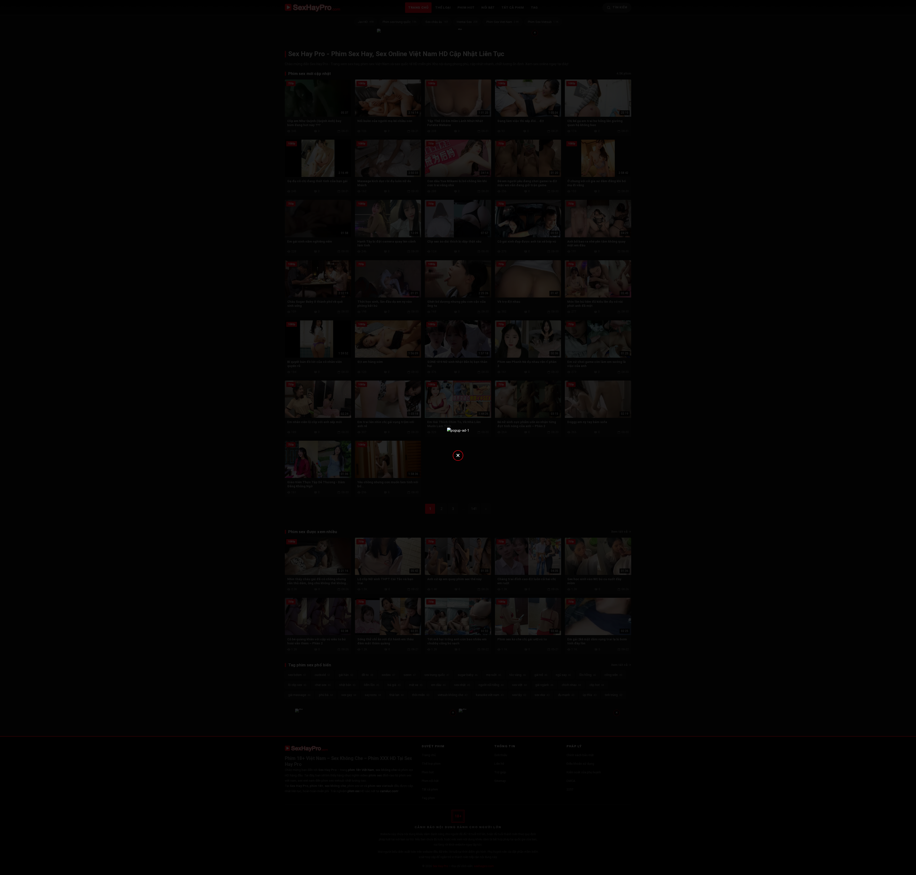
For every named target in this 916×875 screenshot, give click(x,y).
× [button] (458, 455)
